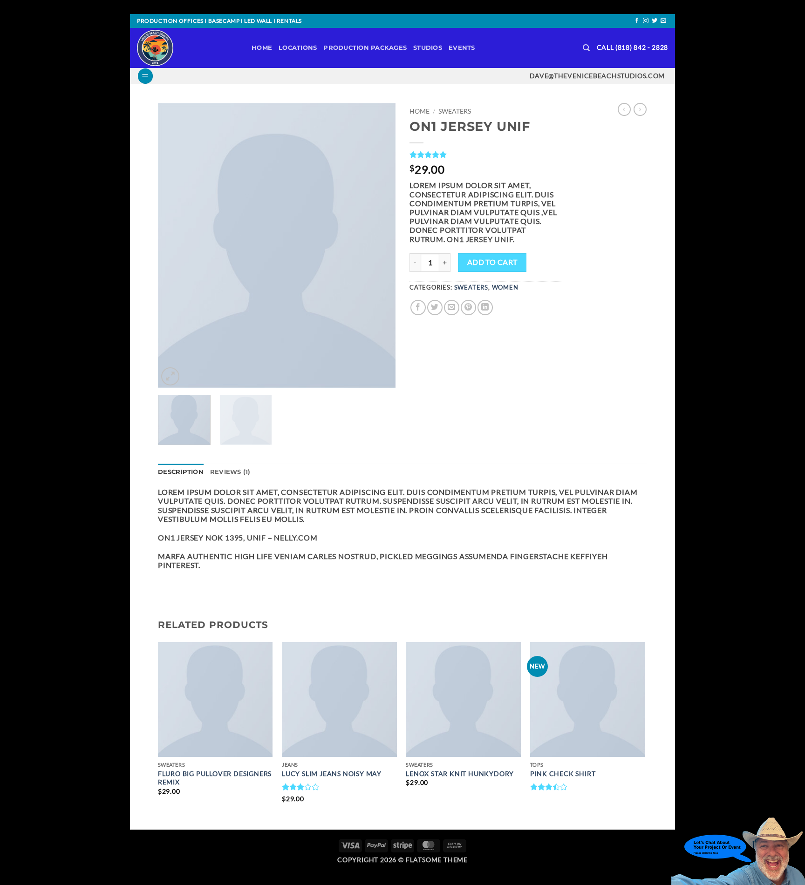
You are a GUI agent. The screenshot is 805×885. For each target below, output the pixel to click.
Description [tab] (181, 471)
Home (262, 47)
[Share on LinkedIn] (485, 307)
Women (505, 287)
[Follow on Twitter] (654, 21)
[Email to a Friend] (451, 307)
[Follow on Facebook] (637, 21)
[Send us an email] (663, 21)
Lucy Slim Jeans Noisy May (332, 773)
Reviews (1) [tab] (230, 471)
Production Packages (365, 47)
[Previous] (174, 245)
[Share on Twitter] (435, 307)
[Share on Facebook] (418, 307)
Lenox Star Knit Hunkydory (460, 773)
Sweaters (454, 111)
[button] (145, 76)
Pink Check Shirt (563, 773)
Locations (298, 47)
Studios (427, 47)
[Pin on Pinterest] (468, 307)
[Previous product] (640, 109)
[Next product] (624, 109)
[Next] (379, 245)
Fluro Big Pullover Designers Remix (215, 778)
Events (462, 47)
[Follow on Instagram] (645, 21)
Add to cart (492, 262)
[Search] (586, 48)
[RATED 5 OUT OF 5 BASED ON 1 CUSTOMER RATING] (486, 154)
